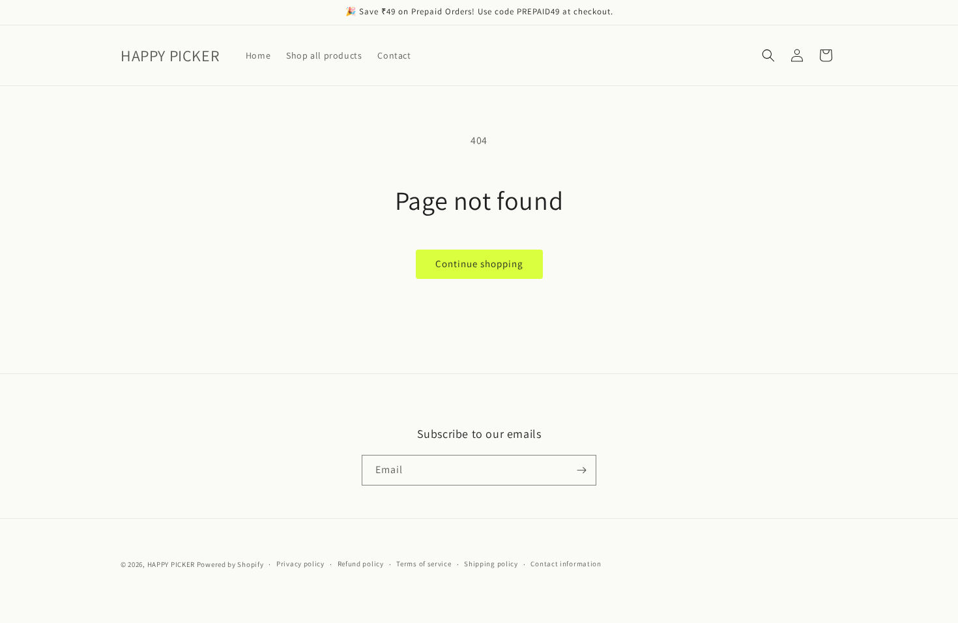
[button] (768, 55)
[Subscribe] (581, 470)
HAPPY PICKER (171, 564)
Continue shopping (479, 263)
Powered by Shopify (230, 564)
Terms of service (423, 563)
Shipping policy (491, 563)
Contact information (565, 563)
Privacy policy (300, 563)
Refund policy (361, 563)
